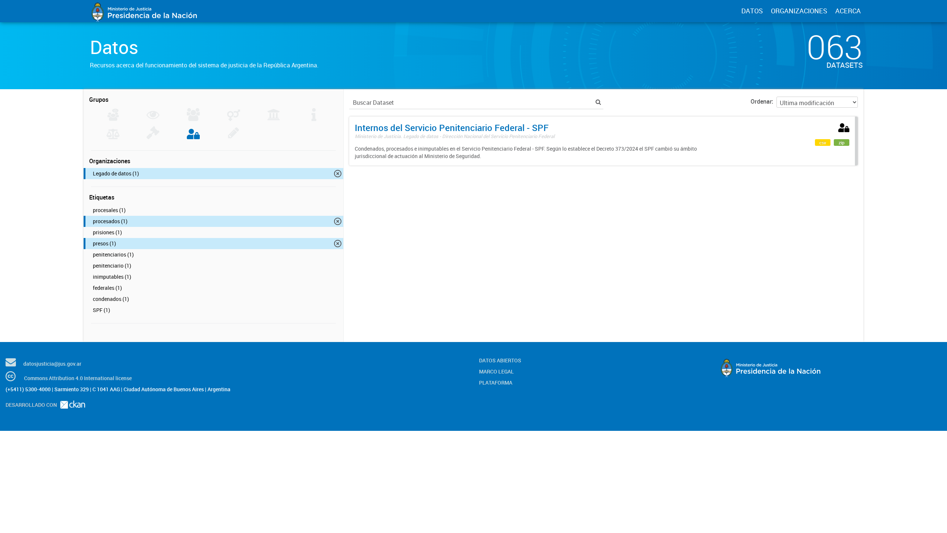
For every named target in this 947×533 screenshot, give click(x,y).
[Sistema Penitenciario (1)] (193, 137)
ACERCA (848, 10)
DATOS (752, 10)
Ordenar (761, 101)
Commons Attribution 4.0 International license (78, 378)
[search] (598, 102)
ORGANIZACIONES (799, 10)
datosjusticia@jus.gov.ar (52, 363)
